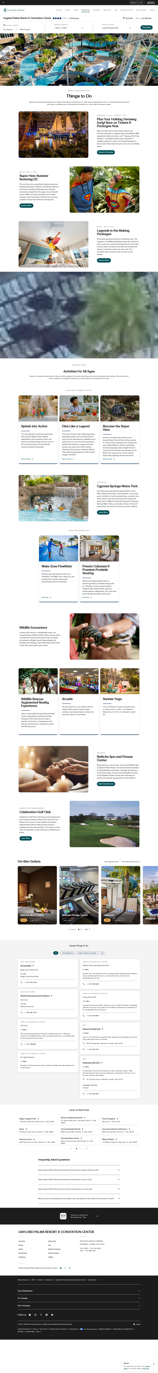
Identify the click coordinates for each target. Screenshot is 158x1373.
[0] (78, 929)
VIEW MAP (129, 18)
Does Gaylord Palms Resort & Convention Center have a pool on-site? (65, 1180)
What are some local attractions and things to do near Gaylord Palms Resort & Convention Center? (76, 1199)
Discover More (26, 459)
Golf (102, 953)
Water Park (107, 10)
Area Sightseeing (67, 953)
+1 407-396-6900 (93, 1016)
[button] (137, 2)
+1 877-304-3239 (30, 982)
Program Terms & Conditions (58, 1329)
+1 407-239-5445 (93, 1049)
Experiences (85, 10)
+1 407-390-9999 (93, 984)
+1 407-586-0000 (145, 18)
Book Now (45, 597)
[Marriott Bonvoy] (150, 2)
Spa (116, 10)
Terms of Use (43, 1329)
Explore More (26, 205)
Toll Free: (90, 1248)
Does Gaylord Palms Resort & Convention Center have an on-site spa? (65, 1189)
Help (38, 1331)
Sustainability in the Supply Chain (123, 1329)
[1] (80, 929)
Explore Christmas (106, 152)
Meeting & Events (127, 10)
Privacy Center (73, 1329)
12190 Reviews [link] (74, 18)
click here (145, 1368)
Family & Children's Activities (87, 953)
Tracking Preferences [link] (24, 1329)
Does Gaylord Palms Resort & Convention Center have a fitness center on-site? (68, 1170)
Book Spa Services (106, 784)
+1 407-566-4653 (93, 1094)
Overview (59, 10)
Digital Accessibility (104, 1329)
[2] (81, 929)
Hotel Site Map (29, 1331)
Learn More (103, 512)
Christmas (96, 10)
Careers (35, 1329)
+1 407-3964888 (30, 1044)
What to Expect (141, 10)
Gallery (152, 10)
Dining (76, 10)
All (56, 953)
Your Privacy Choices (90, 1329)
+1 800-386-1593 (30, 1012)
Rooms (67, 10)
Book (23, 920)
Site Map (20, 1331)
